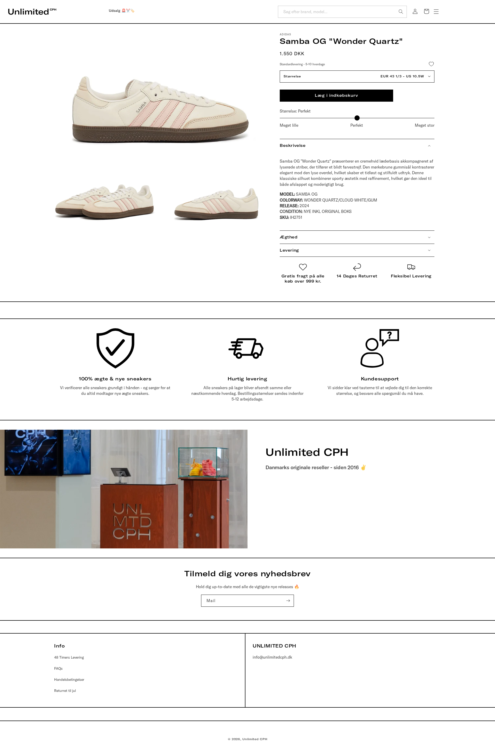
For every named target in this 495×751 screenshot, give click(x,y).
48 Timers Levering (69, 657)
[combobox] (342, 12)
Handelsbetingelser (69, 679)
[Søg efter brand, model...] (401, 11)
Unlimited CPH (254, 739)
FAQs (58, 668)
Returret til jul (65, 690)
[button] (436, 11)
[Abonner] (288, 601)
